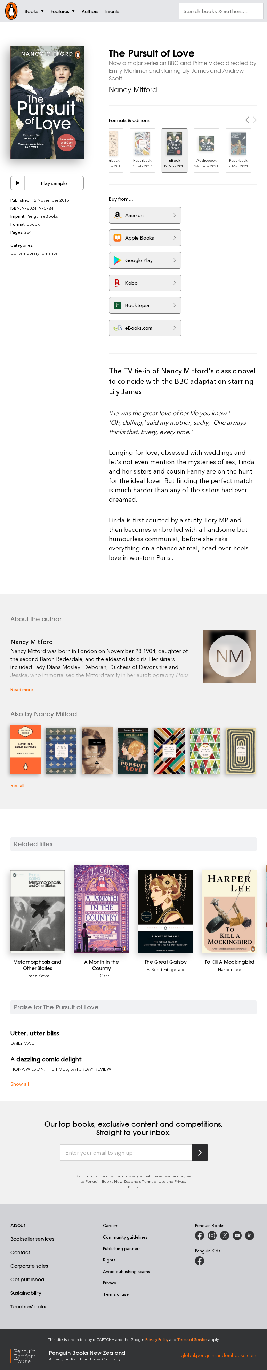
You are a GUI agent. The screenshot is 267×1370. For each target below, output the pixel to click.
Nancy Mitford (133, 89)
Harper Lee (229, 969)
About (17, 1225)
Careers (110, 1225)
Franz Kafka (37, 975)
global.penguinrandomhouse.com (218, 1355)
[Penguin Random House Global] (29, 1355)
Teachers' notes (28, 1306)
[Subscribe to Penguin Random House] (200, 1152)
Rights (109, 1260)
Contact (20, 1252)
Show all (19, 1083)
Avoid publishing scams (126, 1271)
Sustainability (25, 1293)
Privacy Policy (156, 1339)
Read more (21, 689)
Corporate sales (29, 1266)
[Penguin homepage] (11, 11)
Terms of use (116, 1294)
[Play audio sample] (18, 183)
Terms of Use (153, 1181)
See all (17, 785)
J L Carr (101, 975)
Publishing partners (121, 1248)
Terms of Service (192, 1339)
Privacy (109, 1283)
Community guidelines (125, 1237)
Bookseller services (32, 1239)
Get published (27, 1279)
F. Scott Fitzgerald (165, 969)
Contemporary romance (34, 253)
